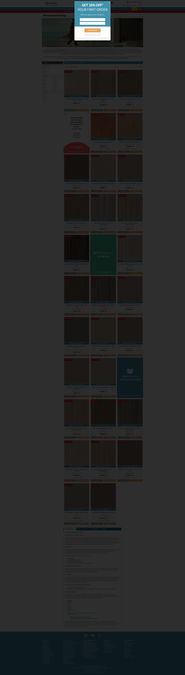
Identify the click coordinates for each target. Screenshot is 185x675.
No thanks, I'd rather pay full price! (92, 35)
